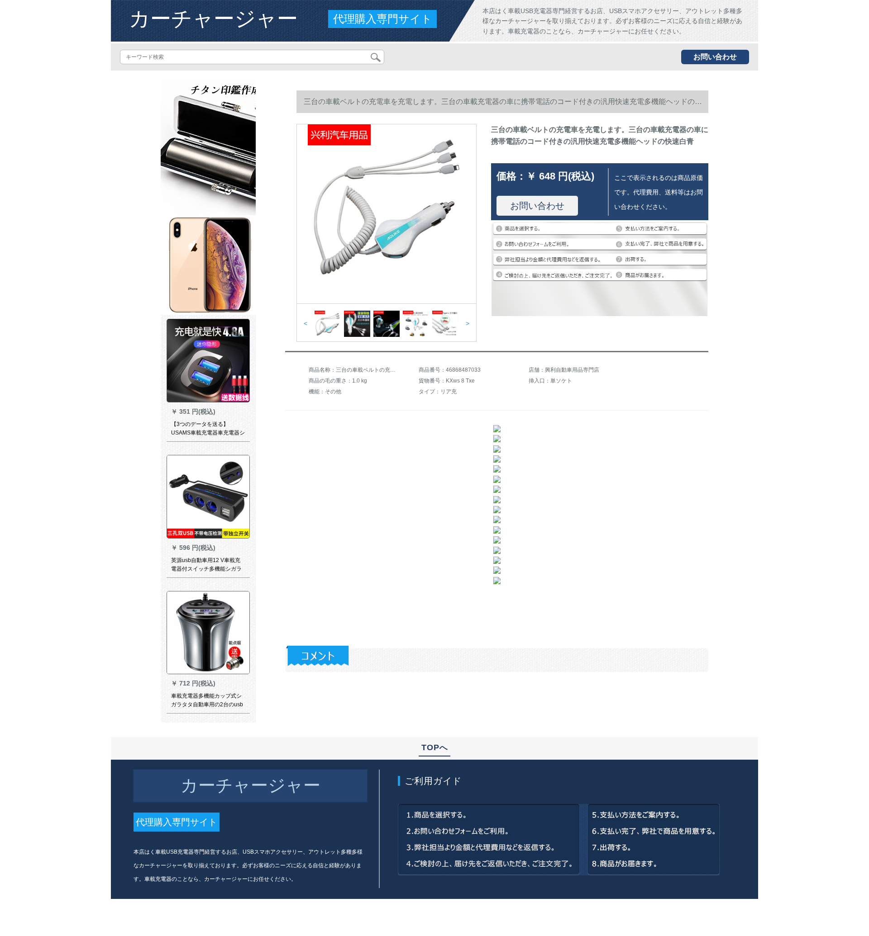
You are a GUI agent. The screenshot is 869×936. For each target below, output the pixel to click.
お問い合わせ (715, 57)
